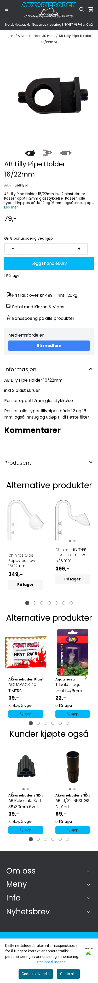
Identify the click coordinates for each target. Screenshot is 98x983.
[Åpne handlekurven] (90, 9)
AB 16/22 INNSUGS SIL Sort (72, 804)
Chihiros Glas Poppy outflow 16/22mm (21, 560)
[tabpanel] (25, 549)
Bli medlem (49, 346)
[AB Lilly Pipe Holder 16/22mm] (49, 96)
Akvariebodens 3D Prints (37, 36)
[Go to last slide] (12, 678)
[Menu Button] (6, 9)
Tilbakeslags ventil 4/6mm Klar (68, 688)
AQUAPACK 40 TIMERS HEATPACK (22, 688)
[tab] (27, 603)
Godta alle (68, 974)
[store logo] (49, 9)
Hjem (11, 36)
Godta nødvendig (36, 974)
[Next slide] (85, 678)
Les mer (11, 207)
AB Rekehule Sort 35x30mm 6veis (25, 804)
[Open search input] (81, 9)
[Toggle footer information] (89, 871)
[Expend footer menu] (89, 884)
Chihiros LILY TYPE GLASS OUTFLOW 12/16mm (70, 555)
